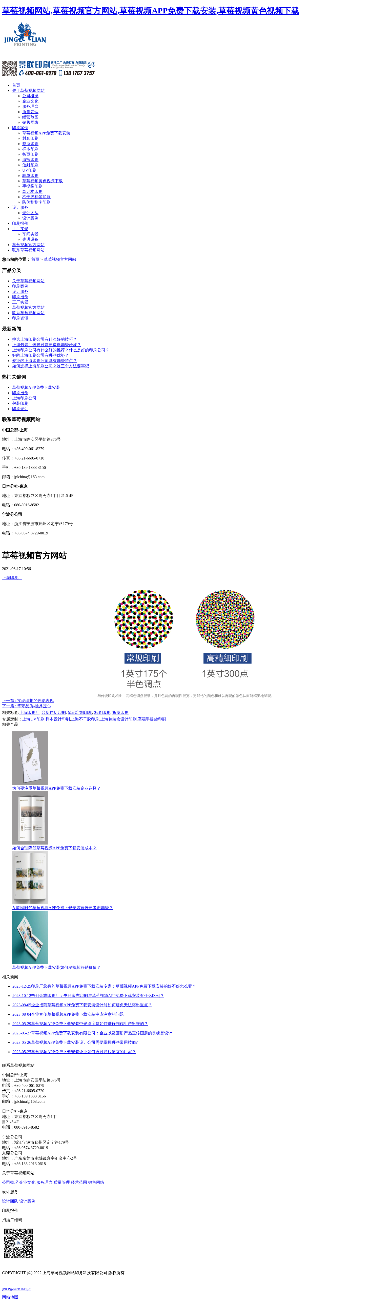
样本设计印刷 (58, 719)
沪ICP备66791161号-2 (16, 1289)
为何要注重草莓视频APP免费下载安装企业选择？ (56, 788)
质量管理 (30, 112)
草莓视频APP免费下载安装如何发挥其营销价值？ (56, 967)
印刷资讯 (20, 318)
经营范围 (30, 117)
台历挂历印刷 (54, 712)
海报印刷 (30, 159)
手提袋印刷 (32, 186)
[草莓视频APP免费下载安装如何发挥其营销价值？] (30, 962)
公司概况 (30, 96)
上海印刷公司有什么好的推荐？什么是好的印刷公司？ (60, 350)
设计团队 (30, 213)
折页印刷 (30, 154)
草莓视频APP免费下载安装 (46, 133)
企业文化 (30, 101)
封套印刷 (30, 138)
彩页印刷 (30, 144)
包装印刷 (20, 403)
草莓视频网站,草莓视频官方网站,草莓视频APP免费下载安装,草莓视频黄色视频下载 (150, 10)
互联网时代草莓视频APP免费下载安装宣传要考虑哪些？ (62, 908)
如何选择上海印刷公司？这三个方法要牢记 (50, 366)
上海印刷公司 (24, 398)
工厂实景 (20, 229)
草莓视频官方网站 (28, 245)
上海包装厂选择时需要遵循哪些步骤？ (46, 345)
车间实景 (30, 234)
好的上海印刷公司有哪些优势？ (40, 355)
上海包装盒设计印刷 (118, 719)
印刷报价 (20, 223)
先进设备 (30, 239)
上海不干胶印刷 (85, 719)
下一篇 (26, 706)
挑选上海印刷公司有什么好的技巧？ (44, 339)
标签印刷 (102, 712)
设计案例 (30, 218)
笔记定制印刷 (80, 712)
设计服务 (20, 207)
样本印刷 (30, 149)
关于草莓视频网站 (28, 90)
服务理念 (30, 106)
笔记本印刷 (32, 191)
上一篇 (28, 700)
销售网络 (30, 122)
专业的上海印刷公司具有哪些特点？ (44, 360)
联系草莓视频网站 (28, 250)
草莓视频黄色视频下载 (42, 181)
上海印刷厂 (12, 577)
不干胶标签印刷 (36, 197)
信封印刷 (30, 165)
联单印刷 (30, 175)
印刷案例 (20, 128)
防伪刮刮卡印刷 (36, 202)
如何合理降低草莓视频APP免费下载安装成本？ (54, 848)
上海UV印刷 (33, 719)
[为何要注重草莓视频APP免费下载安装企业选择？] (30, 783)
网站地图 (10, 1297)
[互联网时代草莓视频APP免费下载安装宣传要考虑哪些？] (30, 903)
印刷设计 (20, 409)
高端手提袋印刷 (152, 719)
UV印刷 (29, 170)
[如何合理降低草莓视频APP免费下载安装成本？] (30, 843)
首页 (16, 85)
